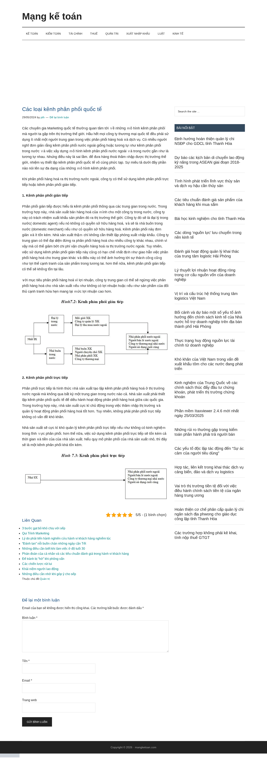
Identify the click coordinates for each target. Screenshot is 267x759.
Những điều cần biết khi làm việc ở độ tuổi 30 (53, 548)
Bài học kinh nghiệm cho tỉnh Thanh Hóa (210, 218)
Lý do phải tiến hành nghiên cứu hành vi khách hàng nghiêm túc (66, 538)
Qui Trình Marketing (35, 533)
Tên (26, 661)
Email (27, 680)
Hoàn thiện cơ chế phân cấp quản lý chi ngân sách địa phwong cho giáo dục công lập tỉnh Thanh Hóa (209, 514)
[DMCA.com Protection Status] (10, 756)
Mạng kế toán (52, 16)
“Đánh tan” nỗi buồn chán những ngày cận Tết (54, 543)
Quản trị (45, 578)
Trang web (29, 700)
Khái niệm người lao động (40, 569)
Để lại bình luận (59, 117)
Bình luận (29, 617)
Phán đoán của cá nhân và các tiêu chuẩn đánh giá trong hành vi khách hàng (75, 553)
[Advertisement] (133, 69)
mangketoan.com (145, 747)
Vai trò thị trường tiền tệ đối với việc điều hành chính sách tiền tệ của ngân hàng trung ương (208, 490)
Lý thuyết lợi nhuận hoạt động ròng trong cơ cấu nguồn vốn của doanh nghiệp (205, 275)
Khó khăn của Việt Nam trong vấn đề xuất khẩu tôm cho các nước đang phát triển (209, 364)
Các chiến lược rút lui (37, 563)
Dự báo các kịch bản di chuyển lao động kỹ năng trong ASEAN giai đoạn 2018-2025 (209, 162)
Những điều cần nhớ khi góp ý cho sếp (49, 574)
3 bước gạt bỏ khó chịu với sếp (43, 528)
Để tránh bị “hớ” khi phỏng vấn (43, 558)
